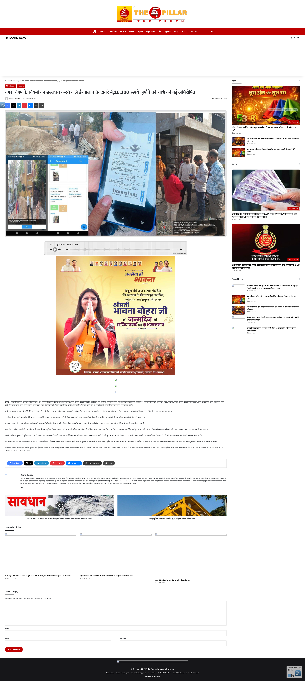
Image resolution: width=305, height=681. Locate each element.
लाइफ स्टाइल (150, 32)
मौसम (183, 32)
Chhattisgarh (16, 81)
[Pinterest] (24, 105)
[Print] (41, 105)
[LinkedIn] (19, 105)
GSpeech (183, 253)
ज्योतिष (131, 32)
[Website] (21, 487)
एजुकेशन (167, 32)
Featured (21, 86)
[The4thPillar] (152, 14)
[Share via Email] (36, 105)
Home (8, 81)
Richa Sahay (13, 99)
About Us (148, 677)
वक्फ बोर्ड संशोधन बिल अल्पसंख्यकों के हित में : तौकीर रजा (172, 580)
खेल (160, 32)
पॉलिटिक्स (113, 32)
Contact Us (156, 677)
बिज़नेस (140, 32)
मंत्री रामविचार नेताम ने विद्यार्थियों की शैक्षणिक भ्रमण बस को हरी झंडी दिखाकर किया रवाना (106, 576)
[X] (13, 105)
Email (7, 639)
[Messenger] (30, 105)
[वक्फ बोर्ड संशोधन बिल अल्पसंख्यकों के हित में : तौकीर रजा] (191, 555)
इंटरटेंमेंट (123, 32)
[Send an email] (19, 99)
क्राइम (176, 32)
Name (7, 628)
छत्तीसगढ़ (103, 32)
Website (123, 639)
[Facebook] (7, 105)
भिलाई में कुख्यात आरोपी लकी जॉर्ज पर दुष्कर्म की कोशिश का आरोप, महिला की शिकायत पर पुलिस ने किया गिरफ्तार (38, 576)
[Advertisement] (152, 58)
